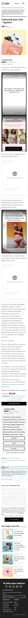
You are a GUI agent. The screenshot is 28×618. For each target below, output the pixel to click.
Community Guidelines (8, 602)
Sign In (17, 3)
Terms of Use (6, 607)
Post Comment (14, 519)
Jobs (15, 607)
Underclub (14, 366)
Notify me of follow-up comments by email (13, 516)
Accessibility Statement (8, 611)
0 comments (14, 27)
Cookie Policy (6, 606)
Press (15, 609)
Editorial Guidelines (7, 609)
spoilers (22, 390)
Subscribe (16, 604)
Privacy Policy (6, 604)
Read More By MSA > (7, 479)
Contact (16, 606)
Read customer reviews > (15, 452)
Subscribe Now (14, 403)
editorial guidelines (12, 12)
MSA (7, 26)
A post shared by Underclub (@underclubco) (14, 195)
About (15, 602)
